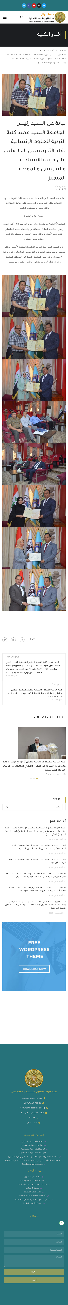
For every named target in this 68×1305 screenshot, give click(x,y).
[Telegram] (24, 5)
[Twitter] (44, 5)
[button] (37, 778)
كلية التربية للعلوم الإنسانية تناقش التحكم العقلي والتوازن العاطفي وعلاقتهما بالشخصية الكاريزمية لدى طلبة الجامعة (35, 693)
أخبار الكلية (48, 51)
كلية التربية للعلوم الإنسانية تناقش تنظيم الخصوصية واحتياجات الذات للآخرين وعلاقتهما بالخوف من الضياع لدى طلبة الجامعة (35, 905)
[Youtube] (34, 5)
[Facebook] (22, 639)
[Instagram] (39, 5)
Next (34, 1272)
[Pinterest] (4, 639)
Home (62, 51)
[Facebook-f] (29, 5)
